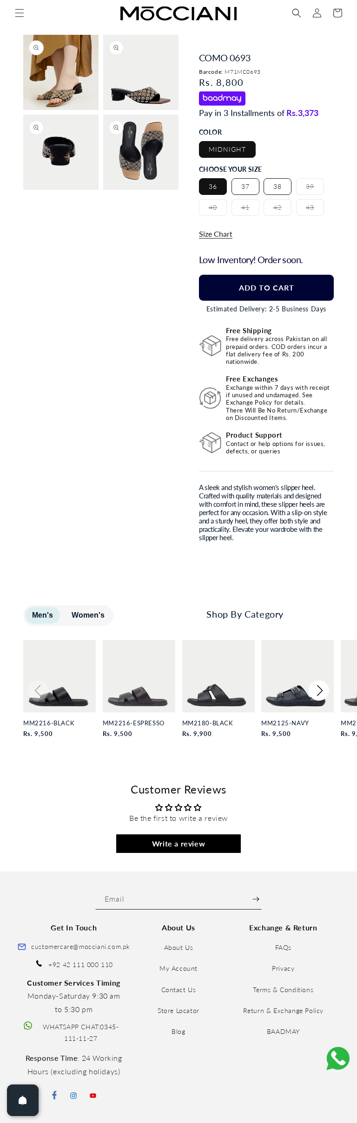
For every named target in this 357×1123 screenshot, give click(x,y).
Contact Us (178, 990)
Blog (178, 1031)
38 (277, 186)
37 (245, 186)
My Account (178, 968)
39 (315, 188)
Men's (42, 615)
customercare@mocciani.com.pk (80, 946)
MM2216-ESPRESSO (134, 723)
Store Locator (178, 1010)
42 (282, 209)
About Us (178, 947)
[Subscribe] (256, 899)
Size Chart (215, 233)
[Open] (23, 1100)
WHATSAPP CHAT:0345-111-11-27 (81, 1032)
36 (213, 186)
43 (315, 209)
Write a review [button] (178, 843)
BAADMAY (283, 1031)
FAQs (283, 947)
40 (218, 209)
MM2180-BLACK (207, 723)
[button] (19, 13)
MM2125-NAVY (285, 723)
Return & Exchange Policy (283, 1010)
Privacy (283, 968)
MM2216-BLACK (48, 723)
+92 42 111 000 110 (80, 964)
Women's (88, 615)
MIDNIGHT (227, 149)
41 (250, 209)
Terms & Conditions (283, 990)
